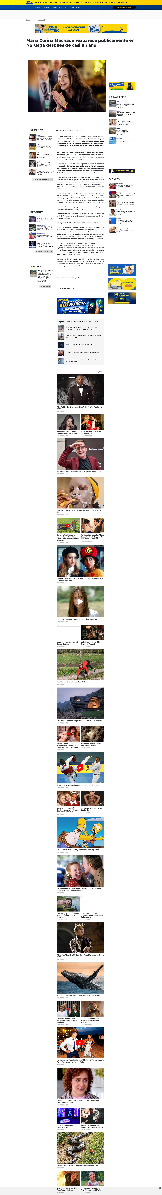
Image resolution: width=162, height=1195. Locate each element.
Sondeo (78, 7)
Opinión (72, 7)
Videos (66, 7)
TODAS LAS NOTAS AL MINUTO (44, 179)
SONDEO (35, 266)
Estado (62, 2)
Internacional (78, 2)
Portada (38, 2)
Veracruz (45, 2)
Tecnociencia (122, 2)
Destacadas (54, 7)
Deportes (88, 2)
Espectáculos (105, 2)
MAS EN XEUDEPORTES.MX (45, 251)
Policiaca (95, 2)
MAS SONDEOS (45, 286)
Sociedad (114, 2)
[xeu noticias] (29, 2)
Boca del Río (54, 2)
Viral (60, 7)
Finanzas (46, 7)
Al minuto (38, 7)
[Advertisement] (42, 195)
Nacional (69, 2)
